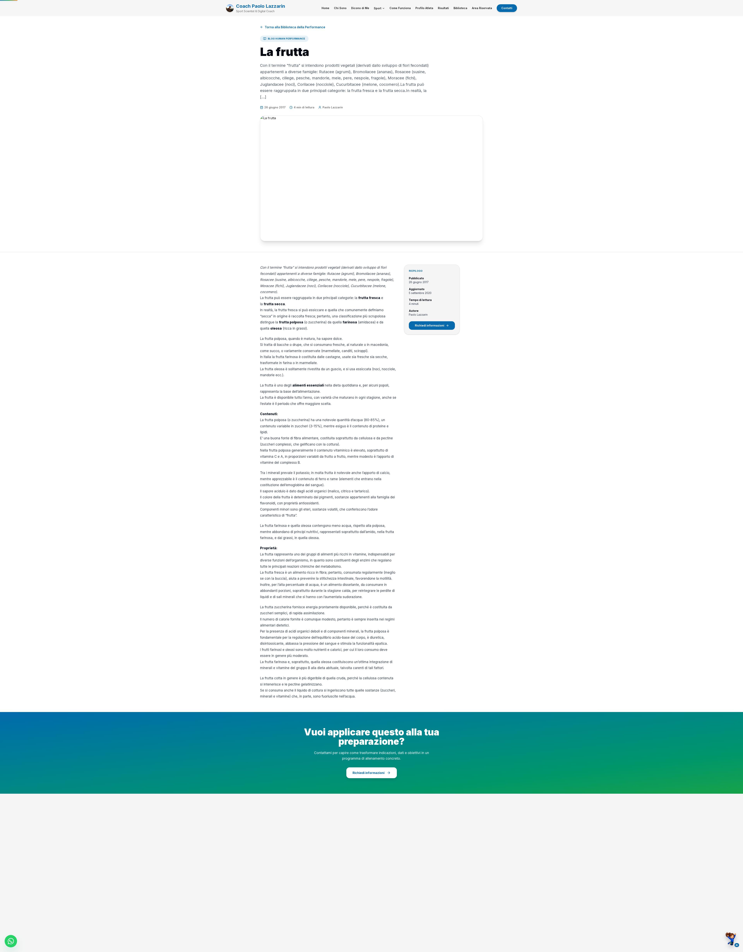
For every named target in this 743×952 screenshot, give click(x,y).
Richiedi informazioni (429, 325)
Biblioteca (460, 8)
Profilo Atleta (424, 8)
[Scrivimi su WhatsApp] (11, 941)
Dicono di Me (360, 8)
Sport (377, 8)
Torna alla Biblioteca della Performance (295, 27)
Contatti (506, 8)
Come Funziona (400, 8)
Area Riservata (482, 8)
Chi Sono (340, 8)
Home (325, 8)
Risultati (443, 8)
